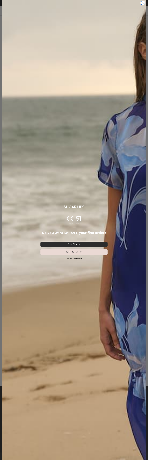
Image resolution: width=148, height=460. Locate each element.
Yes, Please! (74, 244)
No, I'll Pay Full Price (74, 252)
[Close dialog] (143, 3)
